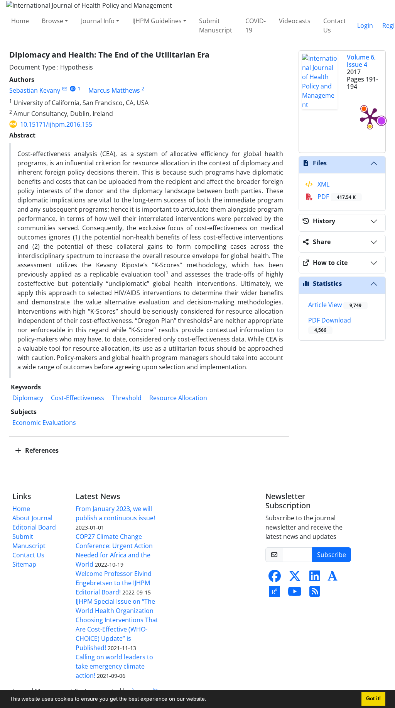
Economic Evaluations (44, 422)
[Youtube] (294, 593)
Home (20, 21)
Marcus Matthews (114, 90)
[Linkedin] (315, 578)
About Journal (32, 518)
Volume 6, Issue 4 (361, 61)
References (41, 450)
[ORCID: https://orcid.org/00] (72, 88)
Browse (52, 21)
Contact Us (334, 25)
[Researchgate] (274, 593)
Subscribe (331, 554)
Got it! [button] (373, 698)
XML (322, 184)
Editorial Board (34, 527)
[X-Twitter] (294, 578)
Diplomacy (27, 398)
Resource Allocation (178, 398)
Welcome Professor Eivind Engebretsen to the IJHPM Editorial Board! (114, 582)
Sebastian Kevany (34, 90)
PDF (336, 196)
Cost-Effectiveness (77, 398)
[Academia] (332, 578)
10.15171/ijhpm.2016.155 (56, 124)
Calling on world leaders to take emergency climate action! (114, 666)
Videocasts (295, 21)
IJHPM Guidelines (157, 21)
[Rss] (315, 593)
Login (365, 25)
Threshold (127, 398)
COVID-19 (255, 25)
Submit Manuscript (215, 25)
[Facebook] (274, 578)
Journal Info (98, 21)
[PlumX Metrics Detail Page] (370, 117)
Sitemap (24, 564)
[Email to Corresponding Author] (65, 88)
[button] (209, 700)
